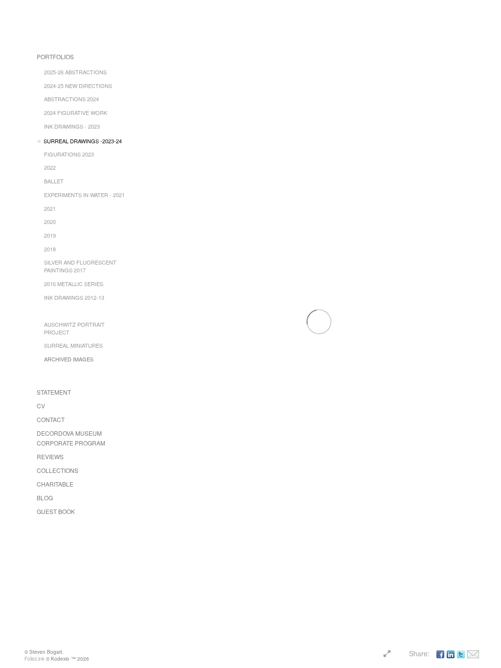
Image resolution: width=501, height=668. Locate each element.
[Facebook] (440, 653)
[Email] (473, 653)
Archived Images (68, 359)
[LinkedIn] (451, 653)
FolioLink (34, 658)
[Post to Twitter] (461, 653)
